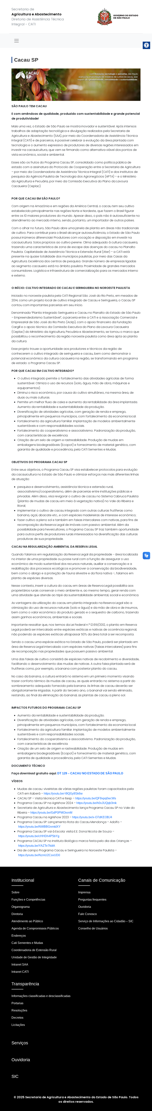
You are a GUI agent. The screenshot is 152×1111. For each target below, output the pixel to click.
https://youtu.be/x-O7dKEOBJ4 (92, 817)
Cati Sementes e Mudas (27, 942)
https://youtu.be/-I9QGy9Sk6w (63, 793)
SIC (15, 1076)
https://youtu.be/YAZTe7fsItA (36, 845)
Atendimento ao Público (27, 921)
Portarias (17, 1003)
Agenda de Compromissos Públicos (35, 928)
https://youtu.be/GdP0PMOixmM (51, 812)
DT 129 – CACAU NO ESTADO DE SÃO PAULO (90, 773)
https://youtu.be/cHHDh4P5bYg (38, 836)
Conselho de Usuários (93, 928)
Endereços (18, 935)
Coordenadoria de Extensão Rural (34, 950)
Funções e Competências (28, 899)
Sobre (15, 892)
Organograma (20, 906)
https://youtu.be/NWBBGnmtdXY (39, 826)
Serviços (19, 1042)
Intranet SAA (19, 964)
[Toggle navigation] (16, 40)
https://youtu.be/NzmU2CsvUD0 (39, 855)
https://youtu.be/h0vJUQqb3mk (96, 803)
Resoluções (19, 1010)
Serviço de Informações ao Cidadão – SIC (105, 921)
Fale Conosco (87, 914)
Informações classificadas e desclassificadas (40, 996)
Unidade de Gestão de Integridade (34, 957)
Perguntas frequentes (92, 899)
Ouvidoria (84, 906)
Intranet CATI (20, 971)
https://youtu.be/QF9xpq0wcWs (95, 798)
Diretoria (17, 914)
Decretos (17, 1017)
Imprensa (84, 892)
